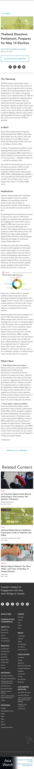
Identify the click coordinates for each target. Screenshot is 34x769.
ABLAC (3, 714)
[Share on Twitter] (14, 67)
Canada (20, 620)
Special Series (22, 679)
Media (20, 633)
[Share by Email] (23, 67)
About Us (5, 627)
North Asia (4, 654)
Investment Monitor (23, 695)
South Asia (4, 657)
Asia (19, 622)
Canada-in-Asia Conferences (8, 620)
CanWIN (3, 708)
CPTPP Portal (4, 662)
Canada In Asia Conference (22, 705)
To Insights (6, 13)
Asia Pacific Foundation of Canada (13, 49)
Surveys (20, 676)
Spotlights (21, 682)
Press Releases (22, 644)
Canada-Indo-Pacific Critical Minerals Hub (7, 682)
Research (5, 646)
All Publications (5, 649)
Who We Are (4, 633)
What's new (6, 614)
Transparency (5, 638)
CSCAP (3, 724)
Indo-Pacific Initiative (7, 676)
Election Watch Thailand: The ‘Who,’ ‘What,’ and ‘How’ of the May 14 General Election (16, 568)
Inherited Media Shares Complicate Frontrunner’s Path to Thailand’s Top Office (16, 532)
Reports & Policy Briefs (24, 666)
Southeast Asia (5, 651)
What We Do (4, 630)
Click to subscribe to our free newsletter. (25, 764)
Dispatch (3, 563)
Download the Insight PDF (16, 59)
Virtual (19, 625)
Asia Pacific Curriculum (24, 692)
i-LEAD (3, 700)
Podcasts (20, 639)
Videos (20, 641)
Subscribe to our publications (17, 450)
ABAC (2, 716)
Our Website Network (23, 688)
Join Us (3, 635)
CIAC (19, 628)
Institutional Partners (7, 727)
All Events (20, 617)
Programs (5, 673)
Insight (3, 491)
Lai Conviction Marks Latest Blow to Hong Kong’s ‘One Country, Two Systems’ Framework (16, 496)
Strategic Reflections (24, 668)
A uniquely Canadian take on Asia (24, 760)
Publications (23, 655)
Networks (5, 705)
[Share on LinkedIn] (19, 67)
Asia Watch (8, 763)
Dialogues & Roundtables (8, 678)
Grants (3, 665)
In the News (21, 636)
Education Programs (6, 688)
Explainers (21, 671)
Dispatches (21, 663)
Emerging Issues (5, 686)
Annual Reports (5, 641)
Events (21, 614)
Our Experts (21, 647)
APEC (2, 719)
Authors (3, 668)
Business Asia (5, 660)
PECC (2, 722)
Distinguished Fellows (7, 711)
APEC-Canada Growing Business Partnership (7, 696)
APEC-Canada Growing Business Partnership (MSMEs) (24, 699)
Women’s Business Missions (6, 692)
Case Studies (21, 674)
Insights (20, 660)
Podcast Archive (22, 649)
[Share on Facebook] (10, 67)
